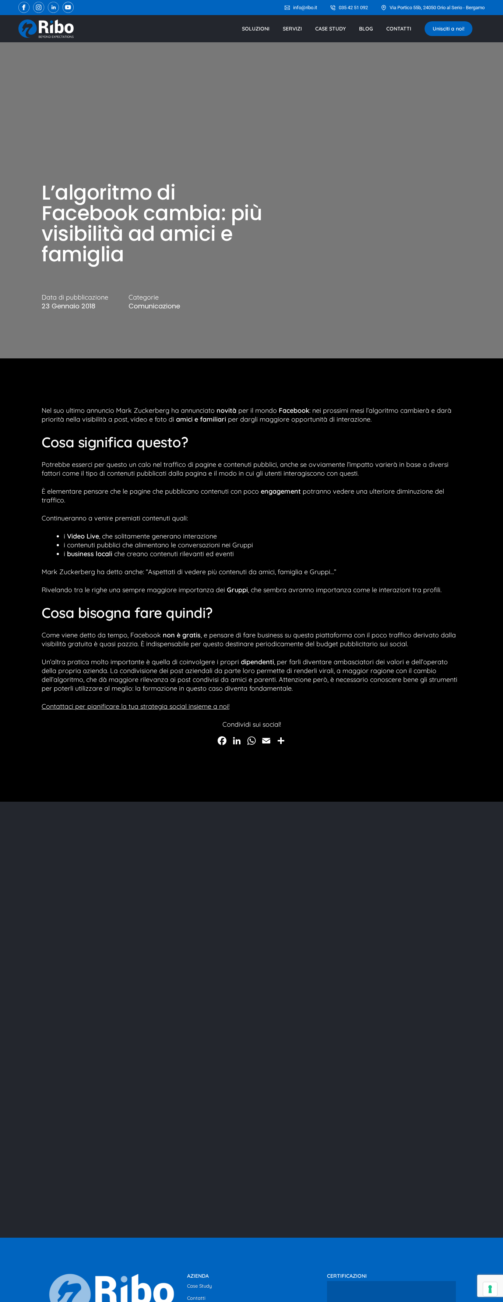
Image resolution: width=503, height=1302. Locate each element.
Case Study (199, 1286)
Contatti (196, 1298)
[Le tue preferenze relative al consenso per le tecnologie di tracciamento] (490, 1289)
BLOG (366, 28)
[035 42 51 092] (332, 7)
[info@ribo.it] (287, 7)
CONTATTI (398, 28)
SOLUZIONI (256, 28)
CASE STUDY (330, 28)
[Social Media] (23, 7)
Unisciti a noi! (448, 28)
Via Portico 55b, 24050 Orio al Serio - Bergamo (437, 7)
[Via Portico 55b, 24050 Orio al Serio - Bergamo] (383, 7)
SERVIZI (292, 28)
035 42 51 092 (353, 7)
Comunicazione (154, 306)
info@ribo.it (305, 7)
